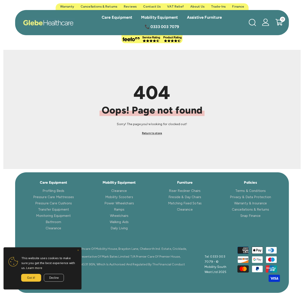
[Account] (265, 22)
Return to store (152, 133)
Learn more (34, 268)
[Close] (78, 250)
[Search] (252, 22)
